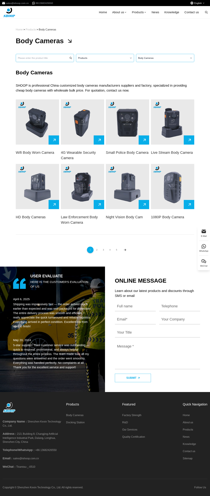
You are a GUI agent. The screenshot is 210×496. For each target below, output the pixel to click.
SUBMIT (131, 377)
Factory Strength (131, 415)
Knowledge (171, 12)
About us (118, 12)
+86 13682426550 (46, 450)
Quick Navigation (195, 404)
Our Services (129, 429)
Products (138, 12)
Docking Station (75, 422)
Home (103, 12)
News (155, 12)
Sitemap (187, 458)
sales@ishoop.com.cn (26, 458)
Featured (128, 404)
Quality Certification (133, 436)
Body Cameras (47, 29)
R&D (125, 422)
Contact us (191, 12)
